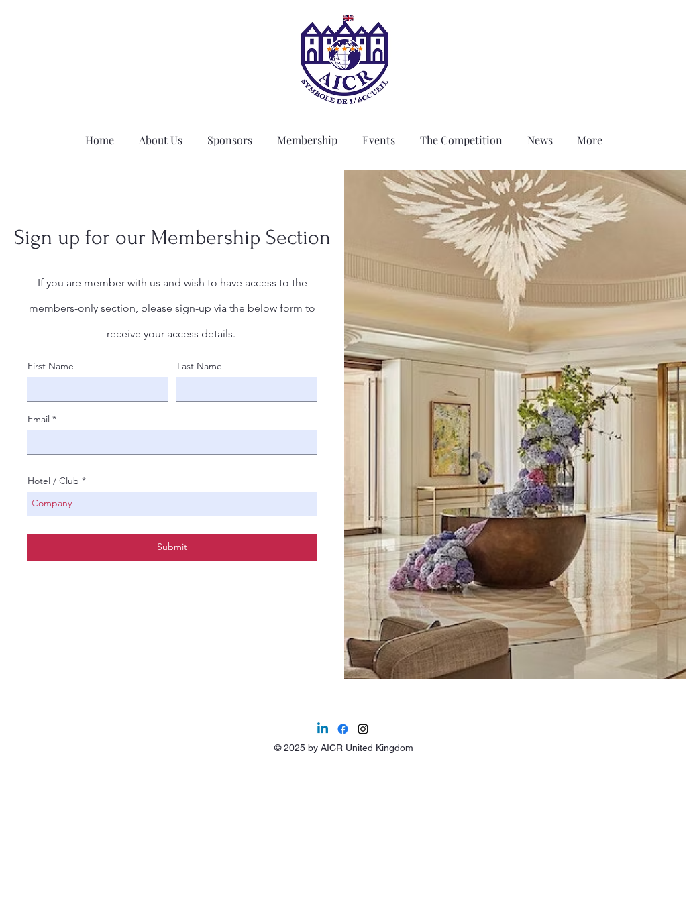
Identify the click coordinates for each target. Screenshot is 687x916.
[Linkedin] (322, 729)
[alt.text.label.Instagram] (363, 729)
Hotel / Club (53, 480)
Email (39, 419)
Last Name (199, 366)
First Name (51, 366)
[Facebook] (343, 729)
